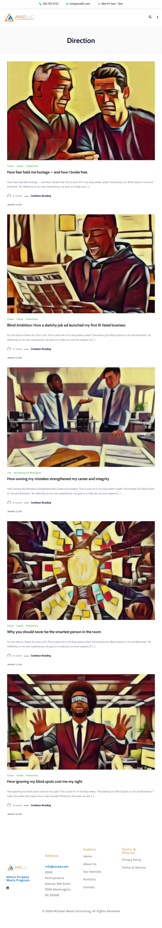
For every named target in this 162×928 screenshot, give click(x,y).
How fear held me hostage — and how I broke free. (47, 172)
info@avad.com (57, 866)
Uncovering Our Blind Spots (27, 473)
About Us (90, 864)
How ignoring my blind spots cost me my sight (44, 781)
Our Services (92, 871)
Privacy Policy (131, 860)
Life (9, 473)
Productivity (32, 166)
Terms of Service (134, 867)
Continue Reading (41, 195)
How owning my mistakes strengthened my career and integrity (58, 478)
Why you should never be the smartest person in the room (54, 631)
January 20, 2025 (14, 814)
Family (19, 166)
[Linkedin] (7, 888)
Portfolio (89, 879)
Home (87, 856)
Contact (89, 887)
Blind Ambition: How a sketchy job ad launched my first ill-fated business (66, 325)
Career (10, 166)
